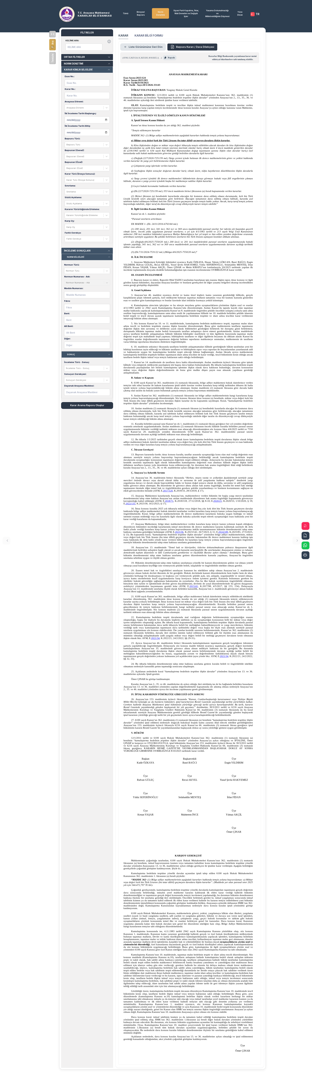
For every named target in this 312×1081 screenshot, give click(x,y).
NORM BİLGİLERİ (75, 257)
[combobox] (66, 107)
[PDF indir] (305, 526)
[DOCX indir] (305, 536)
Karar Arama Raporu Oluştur (87, 405)
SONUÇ (71, 354)
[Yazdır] (305, 555)
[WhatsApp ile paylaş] (305, 545)
